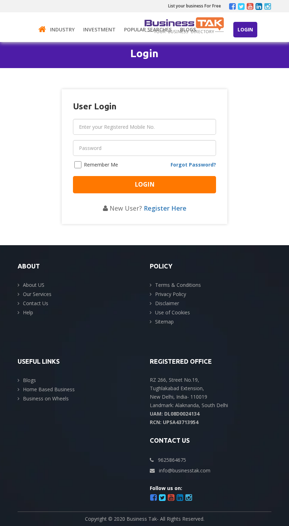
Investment (99, 29)
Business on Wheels (46, 398)
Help (28, 312)
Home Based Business (49, 389)
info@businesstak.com (184, 470)
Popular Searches (148, 29)
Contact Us (35, 303)
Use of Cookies (172, 312)
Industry (62, 29)
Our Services (37, 294)
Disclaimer (167, 303)
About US (33, 285)
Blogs (188, 29)
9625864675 (172, 460)
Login (245, 29)
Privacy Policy (170, 294)
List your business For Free (194, 5)
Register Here (165, 208)
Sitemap (164, 321)
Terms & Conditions (178, 285)
